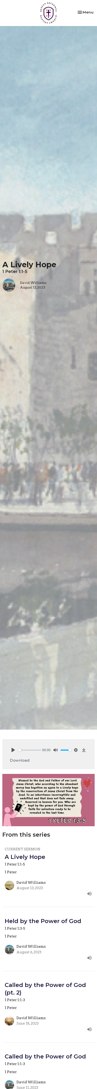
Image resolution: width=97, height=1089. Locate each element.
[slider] (29, 750)
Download (19, 760)
